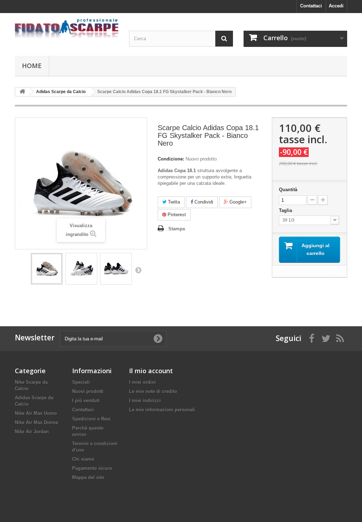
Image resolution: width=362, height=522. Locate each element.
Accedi (336, 5)
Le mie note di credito (153, 391)
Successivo (138, 269)
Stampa (176, 228)
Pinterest (176, 214)
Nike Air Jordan (32, 431)
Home (32, 65)
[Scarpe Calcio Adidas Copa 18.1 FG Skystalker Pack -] (46, 268)
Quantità (288, 189)
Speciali (81, 382)
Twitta (173, 202)
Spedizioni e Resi (91, 418)
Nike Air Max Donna (36, 422)
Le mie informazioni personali (162, 409)
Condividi (203, 202)
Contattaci (311, 5)
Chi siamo (83, 459)
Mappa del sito (88, 477)
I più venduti (86, 400)
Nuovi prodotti (88, 391)
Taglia (287, 210)
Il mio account (151, 370)
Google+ (237, 202)
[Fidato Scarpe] (66, 28)
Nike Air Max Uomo (36, 413)
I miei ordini (142, 382)
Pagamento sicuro (92, 468)
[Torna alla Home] (22, 91)
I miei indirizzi (145, 400)
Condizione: (171, 159)
